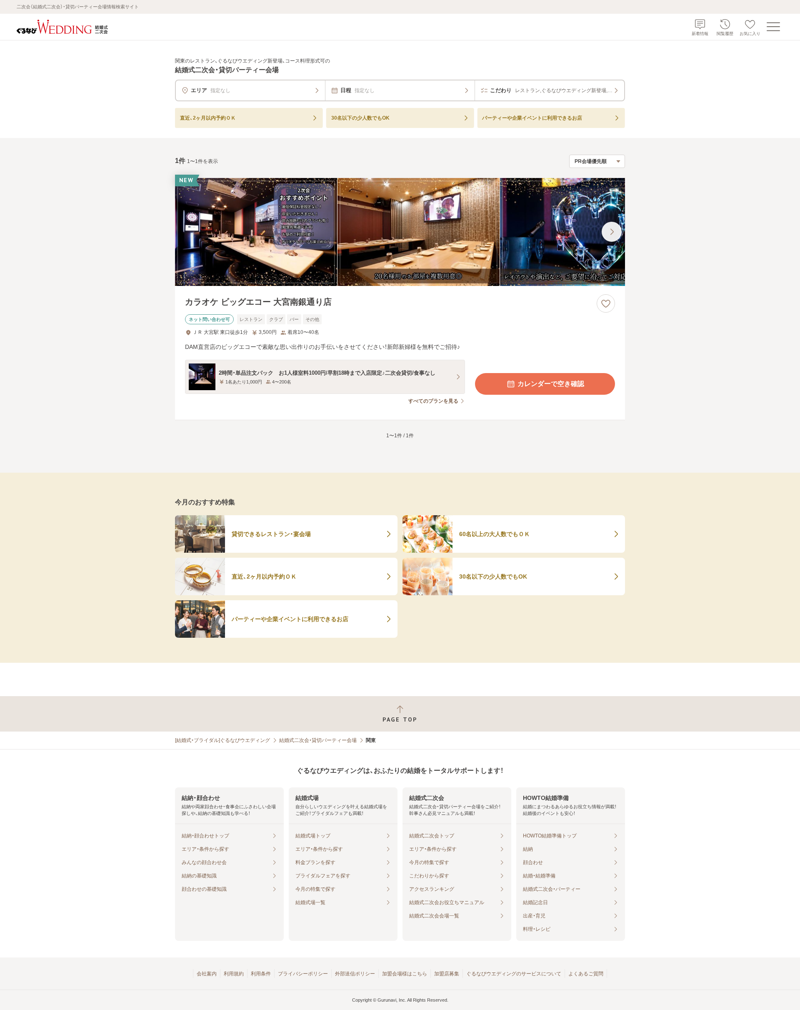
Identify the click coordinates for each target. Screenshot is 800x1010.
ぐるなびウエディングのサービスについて (513, 974)
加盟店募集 (446, 974)
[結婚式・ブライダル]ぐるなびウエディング (222, 740)
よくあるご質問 (585, 974)
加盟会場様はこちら (404, 974)
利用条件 (261, 974)
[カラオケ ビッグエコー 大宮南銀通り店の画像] (400, 232)
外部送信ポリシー (355, 974)
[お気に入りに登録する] (606, 303)
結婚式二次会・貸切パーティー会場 (318, 740)
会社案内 (207, 974)
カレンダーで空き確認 (551, 383)
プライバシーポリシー (303, 974)
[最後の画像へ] (612, 232)
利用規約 (234, 974)
